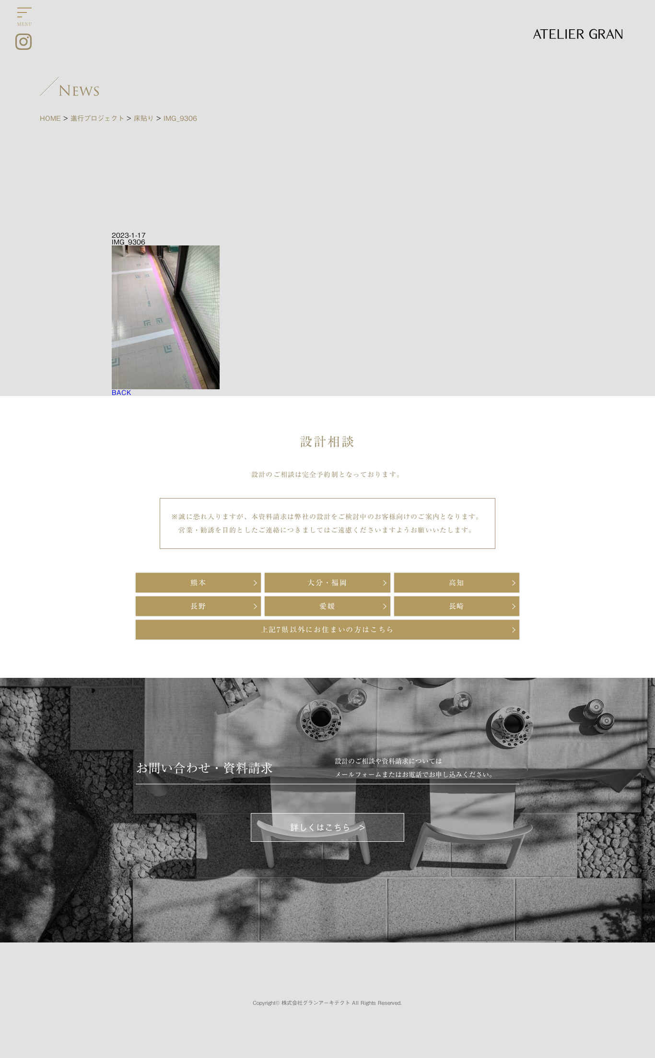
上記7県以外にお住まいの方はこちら (328, 629)
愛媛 (327, 606)
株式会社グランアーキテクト (315, 1002)
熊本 (198, 582)
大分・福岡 (327, 582)
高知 (457, 582)
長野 (198, 606)
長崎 (457, 606)
